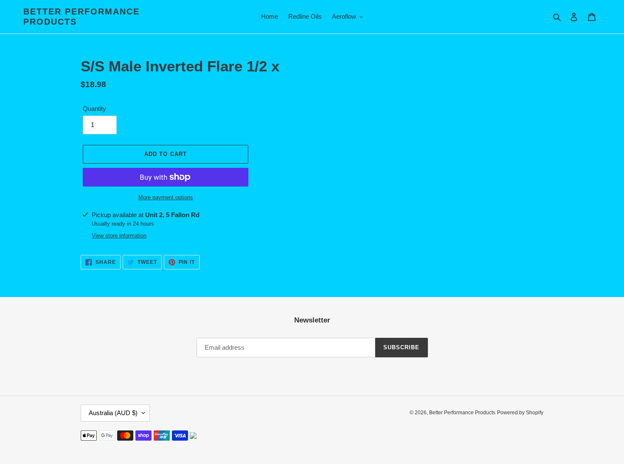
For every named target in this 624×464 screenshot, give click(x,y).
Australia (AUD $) (113, 412)
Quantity (94, 108)
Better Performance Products (81, 16)
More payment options (165, 197)
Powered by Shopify (520, 413)
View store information (119, 235)
